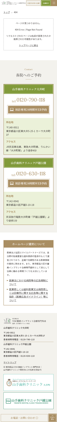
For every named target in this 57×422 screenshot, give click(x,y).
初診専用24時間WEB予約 (31, 109)
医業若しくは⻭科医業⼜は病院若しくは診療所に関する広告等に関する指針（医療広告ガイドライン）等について (28, 294)
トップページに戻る (28, 45)
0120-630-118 (29, 173)
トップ (6, 12)
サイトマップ (9, 362)
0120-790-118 (28, 100)
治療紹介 (46, 3)
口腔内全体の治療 (33, 3)
